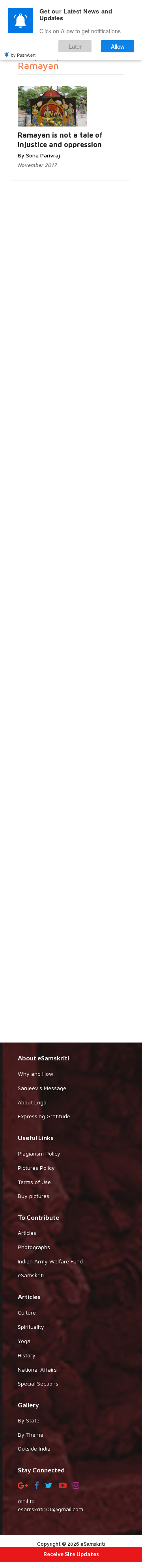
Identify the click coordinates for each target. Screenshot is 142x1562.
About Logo (32, 1102)
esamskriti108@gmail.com (50, 1509)
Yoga (24, 1341)
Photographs (34, 1247)
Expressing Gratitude (44, 1116)
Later (75, 46)
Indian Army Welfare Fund (50, 1261)
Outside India (34, 1448)
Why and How (35, 1073)
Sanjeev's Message (42, 1088)
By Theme (30, 1434)
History (27, 1355)
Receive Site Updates (71, 1554)
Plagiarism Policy (39, 1153)
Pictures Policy (36, 1167)
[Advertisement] (71, 756)
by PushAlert (23, 55)
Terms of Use (34, 1182)
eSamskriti (31, 1275)
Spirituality (31, 1326)
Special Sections (38, 1383)
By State (28, 1420)
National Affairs (37, 1369)
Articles (27, 1232)
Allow (118, 46)
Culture (27, 1312)
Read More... (91, 99)
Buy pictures (33, 1195)
